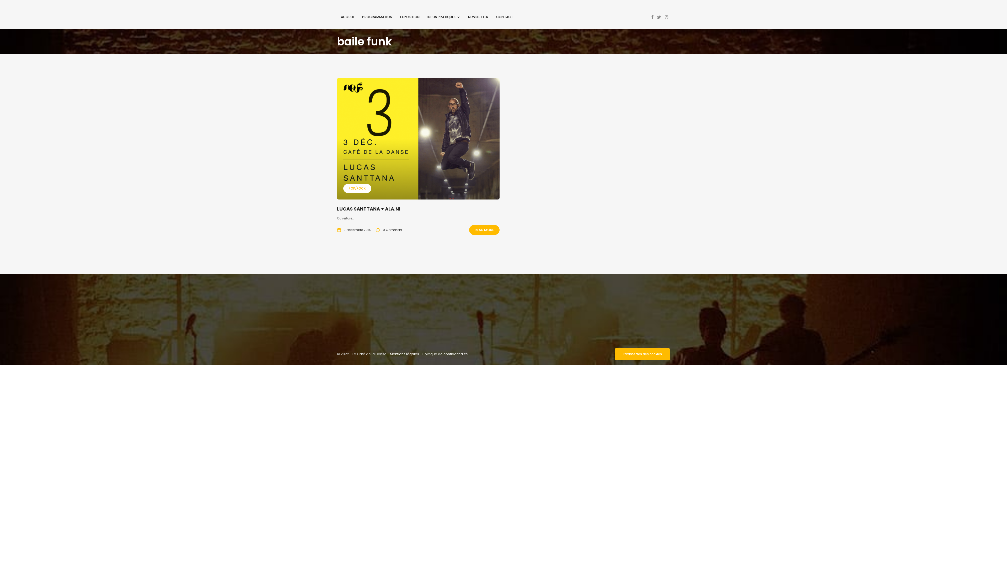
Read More (484, 229)
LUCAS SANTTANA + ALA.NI (368, 209)
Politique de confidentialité (445, 353)
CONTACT (504, 17)
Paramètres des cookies (642, 354)
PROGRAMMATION (377, 17)
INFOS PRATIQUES (441, 17)
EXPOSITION (410, 17)
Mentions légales (404, 353)
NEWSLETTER (478, 17)
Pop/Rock (357, 188)
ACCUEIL (347, 17)
